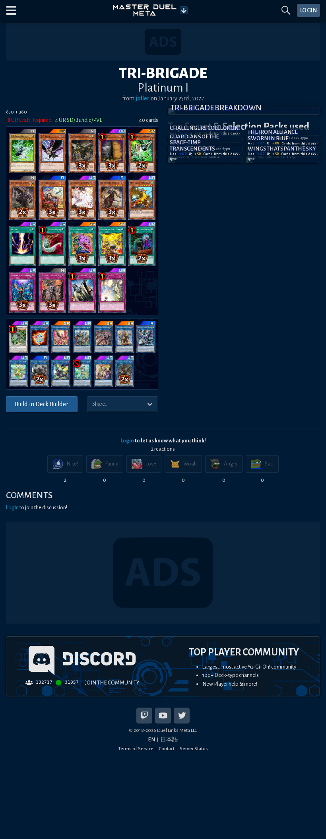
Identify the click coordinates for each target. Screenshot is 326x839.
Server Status (194, 748)
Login (127, 441)
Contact (167, 748)
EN (151, 740)
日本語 (169, 740)
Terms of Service (135, 748)
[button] (11, 10)
